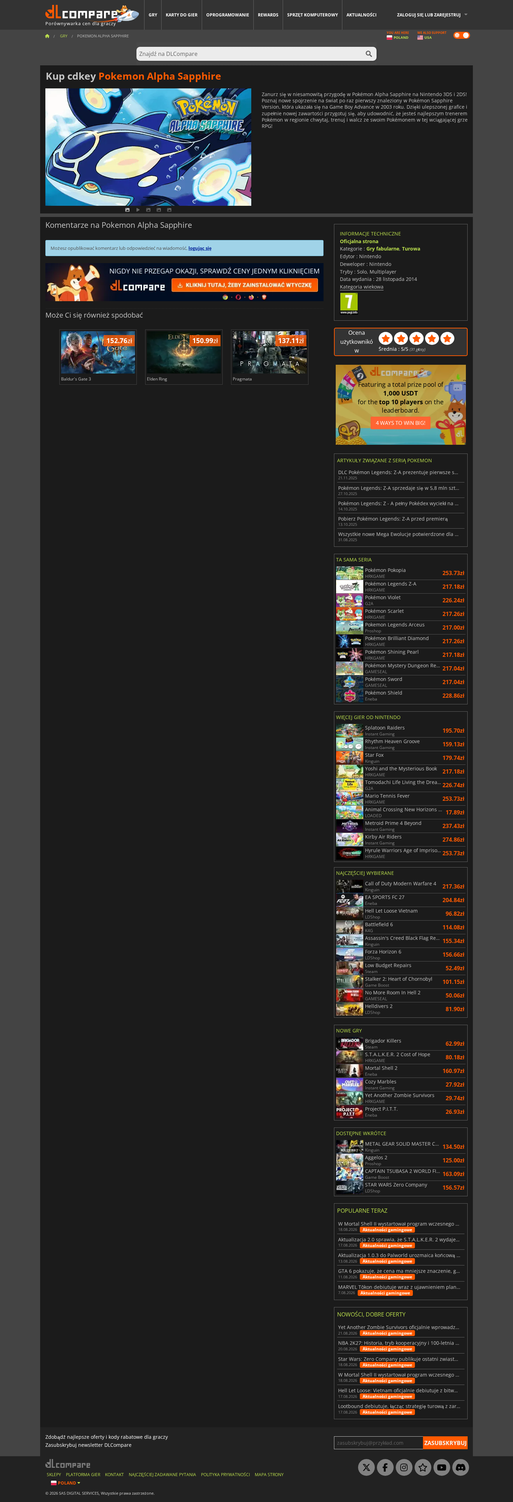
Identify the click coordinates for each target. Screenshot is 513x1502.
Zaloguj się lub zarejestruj (429, 15)
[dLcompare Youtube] (440, 1467)
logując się (199, 248)
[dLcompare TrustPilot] (421, 1467)
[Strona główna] (47, 35)
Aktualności (362, 15)
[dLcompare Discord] (459, 1467)
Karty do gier (182, 15)
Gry (153, 15)
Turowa (411, 248)
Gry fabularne (382, 248)
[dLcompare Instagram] (402, 1467)
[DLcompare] (68, 1463)
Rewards (268, 15)
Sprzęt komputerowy (312, 15)
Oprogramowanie (227, 15)
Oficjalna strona (359, 241)
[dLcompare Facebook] (383, 1467)
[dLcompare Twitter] (364, 1467)
